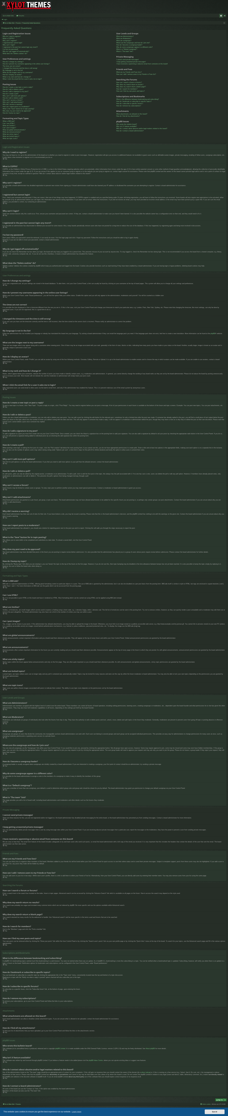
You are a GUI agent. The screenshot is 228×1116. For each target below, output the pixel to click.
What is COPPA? (8, 38)
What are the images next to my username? (18, 72)
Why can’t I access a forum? (12, 100)
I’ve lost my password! (10, 49)
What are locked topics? (11, 136)
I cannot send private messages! (127, 59)
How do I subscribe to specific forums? (129, 103)
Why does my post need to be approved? (17, 111)
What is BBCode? (9, 121)
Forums (21, 16)
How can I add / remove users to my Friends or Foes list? (136, 74)
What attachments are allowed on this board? (131, 114)
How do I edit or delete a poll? (13, 98)
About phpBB (150, 1048)
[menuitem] (221, 16)
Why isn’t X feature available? (126, 126)
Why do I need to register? (12, 36)
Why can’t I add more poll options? (14, 96)
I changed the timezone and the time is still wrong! (20, 68)
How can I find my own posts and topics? (130, 91)
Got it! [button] (214, 1112)
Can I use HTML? (9, 123)
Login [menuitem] (225, 16)
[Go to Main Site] (26, 7)
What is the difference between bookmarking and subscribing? (137, 99)
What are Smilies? (9, 125)
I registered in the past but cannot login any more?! (20, 47)
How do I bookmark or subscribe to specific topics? (134, 101)
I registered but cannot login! (12, 43)
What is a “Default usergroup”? (126, 49)
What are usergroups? (123, 40)
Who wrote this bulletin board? (126, 124)
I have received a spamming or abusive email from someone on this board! (142, 64)
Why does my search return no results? (129, 84)
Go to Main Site (8, 16)
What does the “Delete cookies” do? (15, 53)
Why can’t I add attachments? (13, 102)
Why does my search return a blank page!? (131, 87)
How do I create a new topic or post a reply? (18, 87)
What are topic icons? (10, 138)
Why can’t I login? (9, 45)
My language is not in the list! (13, 70)
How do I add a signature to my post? (15, 91)
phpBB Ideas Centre (96, 1060)
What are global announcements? (14, 130)
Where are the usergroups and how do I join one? (133, 43)
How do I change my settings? (13, 62)
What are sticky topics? (11, 134)
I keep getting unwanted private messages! (131, 62)
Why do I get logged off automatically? (16, 51)
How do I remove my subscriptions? (128, 106)
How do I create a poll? (10, 94)
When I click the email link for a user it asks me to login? (22, 79)
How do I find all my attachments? (128, 116)
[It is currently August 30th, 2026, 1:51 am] (224, 23)
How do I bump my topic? (11, 113)
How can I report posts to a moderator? (16, 106)
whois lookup (145, 1072)
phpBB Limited (60, 1048)
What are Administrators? (125, 36)
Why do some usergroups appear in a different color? (134, 47)
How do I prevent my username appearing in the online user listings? (26, 64)
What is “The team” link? (124, 51)
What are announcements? (12, 132)
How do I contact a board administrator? (130, 131)
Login (5, 19)
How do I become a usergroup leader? (129, 45)
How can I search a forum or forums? (129, 82)
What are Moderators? (123, 38)
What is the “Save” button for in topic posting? (18, 109)
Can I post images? (9, 128)
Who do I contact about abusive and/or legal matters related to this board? (141, 128)
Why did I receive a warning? (12, 104)
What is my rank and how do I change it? (17, 77)
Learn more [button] (76, 1112)
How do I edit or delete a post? (13, 89)
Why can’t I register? (10, 40)
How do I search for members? (126, 89)
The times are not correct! (11, 66)
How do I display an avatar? (12, 74)
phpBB (213, 333)
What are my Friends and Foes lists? (129, 72)
